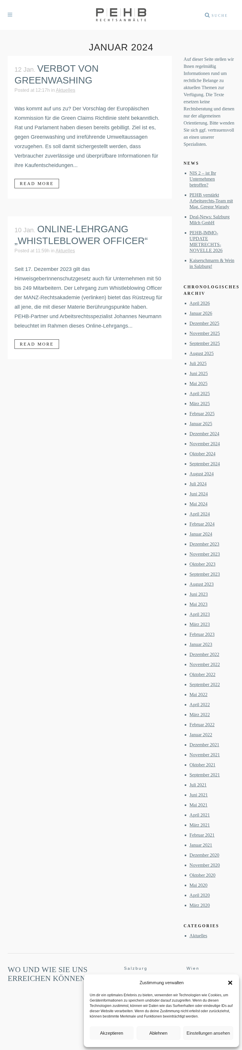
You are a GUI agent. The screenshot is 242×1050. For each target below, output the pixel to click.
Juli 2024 (198, 483)
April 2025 (199, 393)
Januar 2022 (200, 734)
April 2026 (199, 303)
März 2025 (199, 403)
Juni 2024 (198, 493)
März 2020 (199, 905)
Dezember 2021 (204, 744)
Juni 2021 (198, 794)
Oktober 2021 (202, 764)
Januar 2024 (200, 534)
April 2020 (199, 895)
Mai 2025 (198, 383)
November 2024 (204, 443)
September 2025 (204, 343)
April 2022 (199, 704)
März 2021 (199, 824)
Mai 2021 (198, 804)
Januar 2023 (200, 644)
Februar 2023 (202, 634)
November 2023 (204, 554)
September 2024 (204, 463)
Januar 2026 (200, 313)
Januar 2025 (200, 423)
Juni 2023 (198, 594)
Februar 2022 (202, 724)
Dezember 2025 (204, 323)
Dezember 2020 (204, 855)
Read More (37, 183)
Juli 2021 (198, 784)
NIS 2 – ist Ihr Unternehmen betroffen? (202, 179)
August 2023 (201, 584)
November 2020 (204, 865)
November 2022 (204, 664)
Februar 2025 (202, 413)
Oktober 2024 (202, 453)
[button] (230, 983)
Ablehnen (158, 1033)
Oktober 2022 (202, 674)
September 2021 (204, 774)
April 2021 (199, 814)
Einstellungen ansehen (208, 1033)
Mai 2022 (198, 694)
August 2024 (201, 473)
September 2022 (204, 684)
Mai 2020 (198, 885)
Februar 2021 (202, 835)
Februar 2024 (202, 523)
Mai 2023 (198, 604)
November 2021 (204, 754)
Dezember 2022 (204, 654)
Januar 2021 (200, 845)
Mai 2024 (198, 503)
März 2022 (199, 714)
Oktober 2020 (202, 875)
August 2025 (201, 353)
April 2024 (199, 513)
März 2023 (199, 624)
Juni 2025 (198, 373)
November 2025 (204, 333)
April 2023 (199, 614)
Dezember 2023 (204, 544)
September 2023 (204, 574)
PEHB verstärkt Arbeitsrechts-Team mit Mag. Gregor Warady (211, 200)
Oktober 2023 (202, 564)
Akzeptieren (111, 1033)
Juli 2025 (198, 363)
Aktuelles (65, 90)
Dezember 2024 (204, 433)
